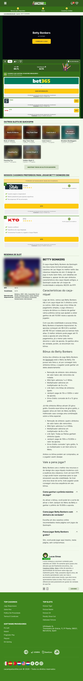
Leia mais (74, 589)
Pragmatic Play (9, 635)
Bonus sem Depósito (18, 11)
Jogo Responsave (10, 606)
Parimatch (18, 297)
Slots (43, 11)
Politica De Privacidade (12, 613)
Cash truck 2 (46, 141)
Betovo (27, 297)
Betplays (17, 294)
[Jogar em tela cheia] (5, 61)
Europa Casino (19, 299)
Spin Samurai (28, 299)
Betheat (36, 295)
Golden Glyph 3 (28, 160)
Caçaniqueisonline (9, 13)
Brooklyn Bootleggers (68, 141)
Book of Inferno (9, 141)
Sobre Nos (7, 609)
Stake (31, 295)
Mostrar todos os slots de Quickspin (41, 167)
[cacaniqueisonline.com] (39, 3)
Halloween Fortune (49, 620)
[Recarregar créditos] (10, 61)
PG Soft (6, 628)
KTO (22, 297)
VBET (22, 294)
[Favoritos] (77, 3)
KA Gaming (8, 642)
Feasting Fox (8, 160)
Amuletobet (33, 297)
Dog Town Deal (28, 141)
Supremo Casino (24, 295)
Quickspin (42, 36)
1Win (26, 294)
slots (18, 13)
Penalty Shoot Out (49, 616)
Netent (6, 631)
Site (76, 101)
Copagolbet (31, 294)
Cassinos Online (66, 11)
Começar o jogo (42, 41)
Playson (6, 638)
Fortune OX (47, 613)
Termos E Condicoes (11, 616)
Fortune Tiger (47, 606)
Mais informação (41, 91)
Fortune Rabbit (48, 609)
